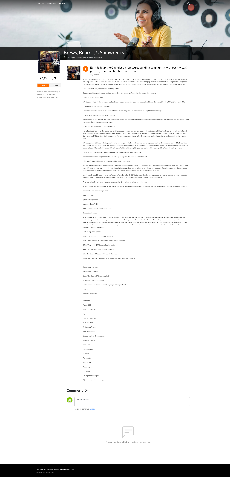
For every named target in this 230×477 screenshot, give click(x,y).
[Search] (189, 3)
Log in (92, 409)
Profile (62, 3)
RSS (56, 85)
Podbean (52, 472)
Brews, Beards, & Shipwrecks (94, 52)
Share (44, 85)
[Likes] (84, 380)
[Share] (103, 380)
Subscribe (51, 3)
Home (40, 3)
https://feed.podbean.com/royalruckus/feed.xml (84, 57)
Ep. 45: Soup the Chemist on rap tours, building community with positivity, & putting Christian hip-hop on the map (138, 69)
